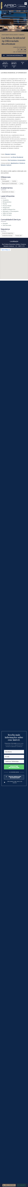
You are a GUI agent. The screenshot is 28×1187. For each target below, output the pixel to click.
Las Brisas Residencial (17, 157)
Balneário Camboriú (18, 34)
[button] (25, 3)
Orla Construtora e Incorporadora (16, 160)
